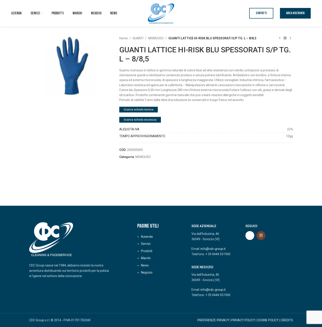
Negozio (146, 272)
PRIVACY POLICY (243, 320)
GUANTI (138, 38)
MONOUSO (156, 38)
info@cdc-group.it (213, 249)
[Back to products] (285, 38)
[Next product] (290, 38)
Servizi (145, 243)
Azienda (147, 236)
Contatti (261, 13)
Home (123, 38)
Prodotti (146, 251)
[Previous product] (279, 38)
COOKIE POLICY (268, 320)
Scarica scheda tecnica (138, 109)
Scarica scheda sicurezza (140, 119)
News (145, 265)
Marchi (145, 258)
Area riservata (295, 13)
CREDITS (287, 320)
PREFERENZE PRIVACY (213, 320)
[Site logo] (161, 13)
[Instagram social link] (260, 235)
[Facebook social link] (249, 235)
